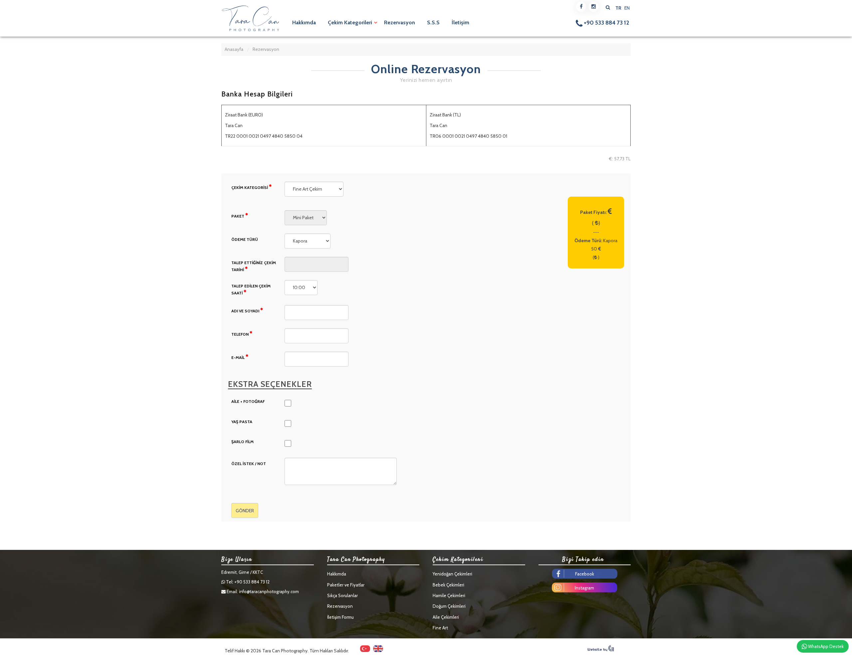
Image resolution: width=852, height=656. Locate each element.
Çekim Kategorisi (250, 187)
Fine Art (440, 627)
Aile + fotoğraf (248, 401)
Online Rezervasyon (426, 69)
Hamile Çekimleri (449, 595)
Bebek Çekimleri (448, 584)
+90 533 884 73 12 (605, 22)
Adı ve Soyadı (245, 310)
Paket (238, 216)
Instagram (584, 587)
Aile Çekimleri (446, 617)
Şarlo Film (242, 441)
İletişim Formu (340, 617)
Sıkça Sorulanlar (342, 595)
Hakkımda (304, 22)
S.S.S (433, 22)
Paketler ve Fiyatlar (345, 584)
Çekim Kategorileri (350, 22)
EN (627, 8)
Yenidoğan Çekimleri (452, 573)
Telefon (240, 334)
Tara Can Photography (250, 18)
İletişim (460, 22)
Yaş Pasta (241, 421)
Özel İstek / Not (248, 463)
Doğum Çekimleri (449, 606)
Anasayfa (234, 49)
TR (618, 8)
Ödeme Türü (244, 239)
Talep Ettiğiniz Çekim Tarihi (253, 266)
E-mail (238, 357)
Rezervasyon (399, 22)
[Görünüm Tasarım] (600, 650)
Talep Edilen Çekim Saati (251, 289)
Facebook (584, 573)
